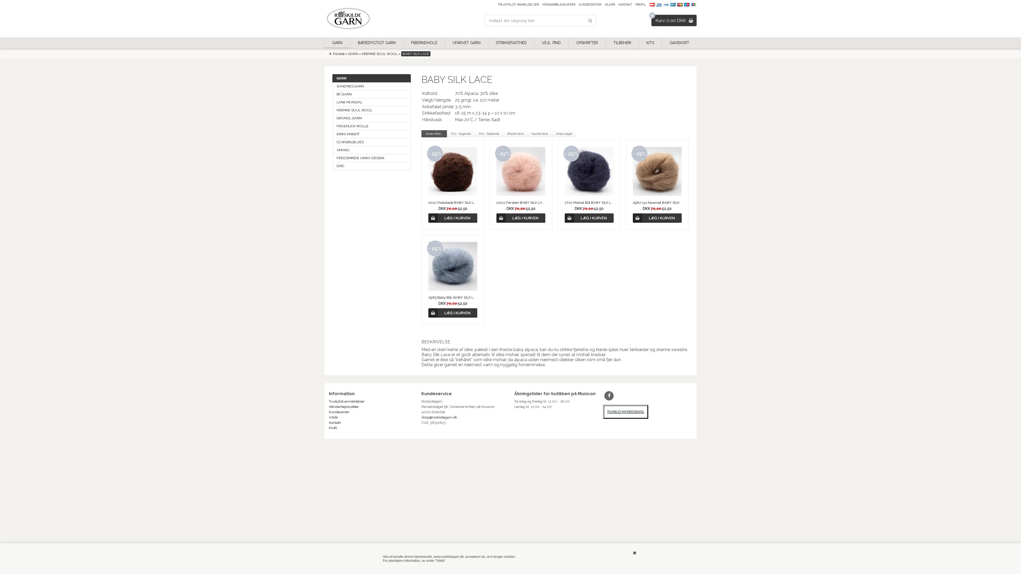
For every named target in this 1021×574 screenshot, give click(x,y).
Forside (339, 54)
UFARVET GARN (466, 43)
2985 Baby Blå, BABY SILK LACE (452, 297)
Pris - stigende (461, 134)
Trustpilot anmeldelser (518, 4)
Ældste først (515, 134)
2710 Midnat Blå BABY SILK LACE (589, 203)
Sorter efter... (434, 134)
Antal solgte (564, 134)
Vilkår (610, 4)
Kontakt (625, 4)
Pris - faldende (489, 134)
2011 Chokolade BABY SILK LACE (452, 203)
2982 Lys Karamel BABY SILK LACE (657, 203)
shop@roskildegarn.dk (439, 417)
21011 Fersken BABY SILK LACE (520, 203)
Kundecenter (590, 4)
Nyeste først (540, 134)
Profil (640, 4)
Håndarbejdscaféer (558, 4)
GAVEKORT (679, 43)
